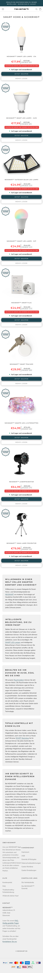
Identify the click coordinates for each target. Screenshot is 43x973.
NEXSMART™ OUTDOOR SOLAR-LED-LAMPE (21, 179)
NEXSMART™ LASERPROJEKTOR (21, 482)
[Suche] (36, 9)
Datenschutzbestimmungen (31, 863)
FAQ (4, 886)
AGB (23, 856)
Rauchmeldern (19, 680)
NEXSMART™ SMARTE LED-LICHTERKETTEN (21, 423)
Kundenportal (7, 882)
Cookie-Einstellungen (29, 870)
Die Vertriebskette (28, 882)
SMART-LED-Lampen (12, 642)
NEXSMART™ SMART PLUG (21, 302)
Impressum (25, 852)
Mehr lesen (21, 78)
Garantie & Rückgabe (29, 859)
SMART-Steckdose (22, 738)
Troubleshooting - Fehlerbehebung (9, 891)
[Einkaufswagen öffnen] (40, 9)
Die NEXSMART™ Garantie (28, 887)
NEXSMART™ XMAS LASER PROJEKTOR (22, 543)
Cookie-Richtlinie (27, 867)
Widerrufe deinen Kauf (10, 896)
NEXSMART (9, 594)
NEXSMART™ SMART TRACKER (21, 364)
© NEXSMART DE (21, 951)
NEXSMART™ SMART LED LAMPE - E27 (21, 241)
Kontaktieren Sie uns (10, 942)
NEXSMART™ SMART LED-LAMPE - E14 (21, 56)
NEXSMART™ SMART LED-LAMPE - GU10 (21, 118)
